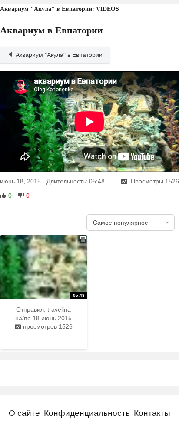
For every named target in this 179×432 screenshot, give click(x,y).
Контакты (152, 413)
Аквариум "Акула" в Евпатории (59, 54)
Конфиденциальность (87, 413)
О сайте (24, 413)
